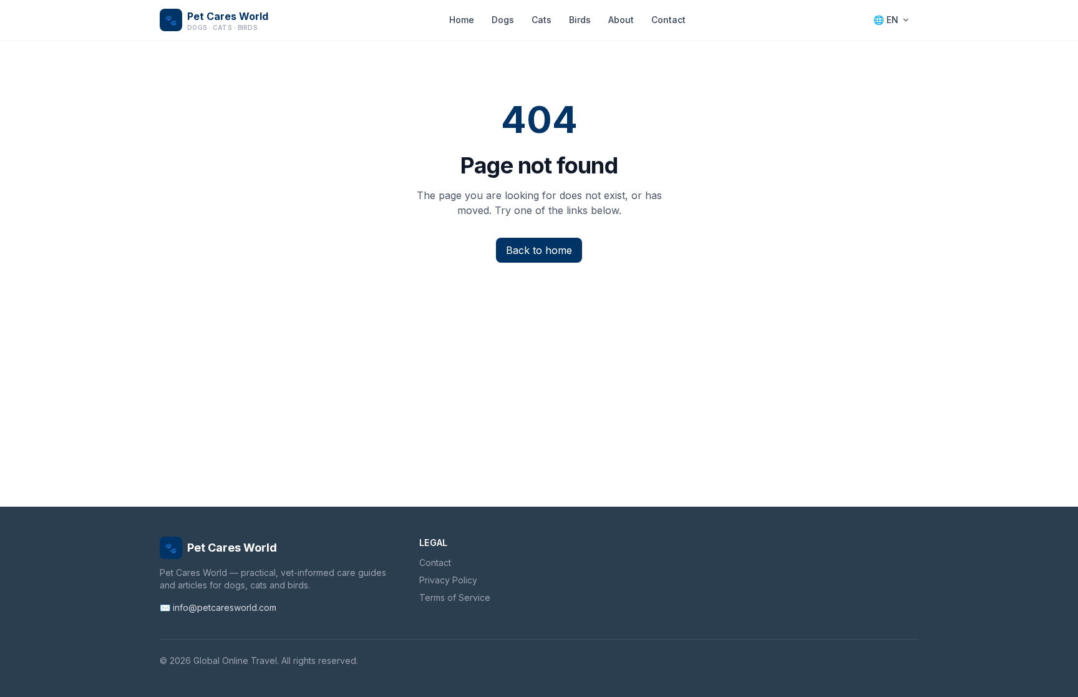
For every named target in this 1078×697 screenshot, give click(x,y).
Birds (580, 19)
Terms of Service (454, 597)
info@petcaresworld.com (224, 607)
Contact (668, 19)
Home (461, 19)
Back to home (539, 250)
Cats (541, 19)
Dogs (503, 19)
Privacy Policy (448, 580)
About (621, 19)
